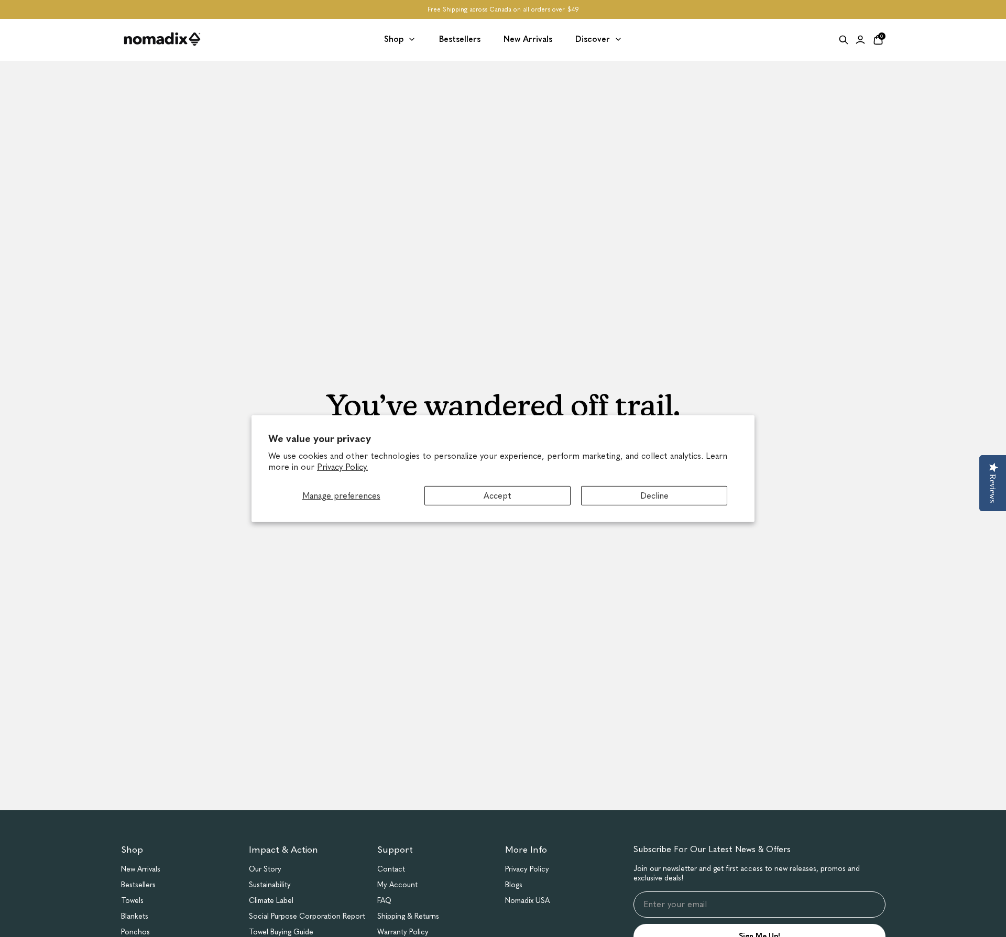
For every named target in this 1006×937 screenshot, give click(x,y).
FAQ (384, 900)
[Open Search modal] (843, 40)
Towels (132, 900)
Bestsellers (138, 884)
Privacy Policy (527, 869)
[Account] (860, 40)
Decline (654, 495)
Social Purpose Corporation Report (307, 916)
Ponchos (135, 932)
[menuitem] (400, 39)
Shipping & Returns (408, 916)
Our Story (265, 869)
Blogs (513, 884)
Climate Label (271, 900)
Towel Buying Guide (281, 932)
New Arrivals (140, 869)
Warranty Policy (403, 932)
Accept (497, 495)
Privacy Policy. (342, 467)
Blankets (134, 916)
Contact (391, 869)
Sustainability (270, 884)
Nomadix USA (527, 900)
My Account (397, 884)
